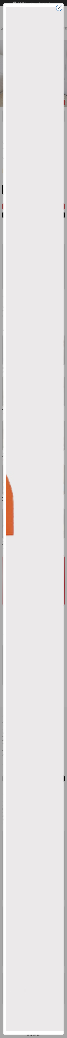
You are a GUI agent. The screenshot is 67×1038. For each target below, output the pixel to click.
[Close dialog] (59, 8)
